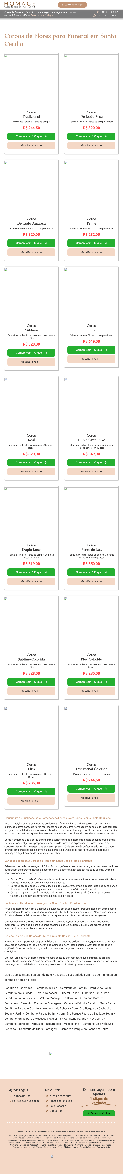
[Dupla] (91, 269)
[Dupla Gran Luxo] (91, 379)
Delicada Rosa (91, 116)
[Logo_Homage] (19, 3)
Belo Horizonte (24, 948)
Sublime (31, 330)
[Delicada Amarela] (31, 163)
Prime (91, 223)
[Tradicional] (31, 56)
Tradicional (31, 116)
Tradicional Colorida (92, 769)
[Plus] (31, 708)
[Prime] (91, 163)
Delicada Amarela (31, 223)
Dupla (91, 330)
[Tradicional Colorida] (91, 708)
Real (31, 440)
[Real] (31, 379)
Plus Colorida (91, 659)
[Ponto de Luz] (91, 489)
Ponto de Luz (91, 549)
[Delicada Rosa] (91, 56)
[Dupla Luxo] (31, 489)
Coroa (31, 112)
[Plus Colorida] (91, 599)
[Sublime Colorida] (31, 599)
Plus (31, 769)
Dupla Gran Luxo (91, 440)
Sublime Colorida (31, 659)
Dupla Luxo (31, 549)
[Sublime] (31, 269)
